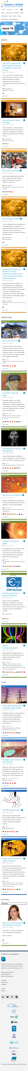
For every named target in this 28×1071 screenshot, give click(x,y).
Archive (3, 989)
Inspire (21, 13)
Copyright (3, 980)
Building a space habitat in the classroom (12, 761)
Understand (4, 16)
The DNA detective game (11, 810)
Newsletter (10, 9)
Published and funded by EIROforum (9, 1064)
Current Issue (9, 13)
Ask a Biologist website (10, 219)
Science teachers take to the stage (11, 121)
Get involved (4, 19)
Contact (3, 9)
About (19, 16)
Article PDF (5, 96)
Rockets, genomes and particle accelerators (10, 594)
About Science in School (7, 972)
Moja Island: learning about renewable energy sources (12, 707)
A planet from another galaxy (10, 542)
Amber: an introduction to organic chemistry (11, 859)
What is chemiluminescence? (9, 646)
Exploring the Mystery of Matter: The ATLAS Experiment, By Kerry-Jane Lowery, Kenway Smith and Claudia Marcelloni (12, 274)
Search (16, 9)
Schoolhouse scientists (10, 171)
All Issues (16, 13)
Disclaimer (4, 984)
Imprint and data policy (7, 976)
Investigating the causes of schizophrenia (12, 450)
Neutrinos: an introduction (12, 495)
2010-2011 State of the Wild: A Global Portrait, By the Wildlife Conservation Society (11, 66)
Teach (10, 16)
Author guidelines (13, 19)
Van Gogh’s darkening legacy (10, 394)
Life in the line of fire (10, 341)
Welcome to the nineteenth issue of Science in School (12, 924)
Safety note (4, 982)
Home (2, 13)
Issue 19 (7, 28)
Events (15, 16)
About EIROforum (6, 974)
